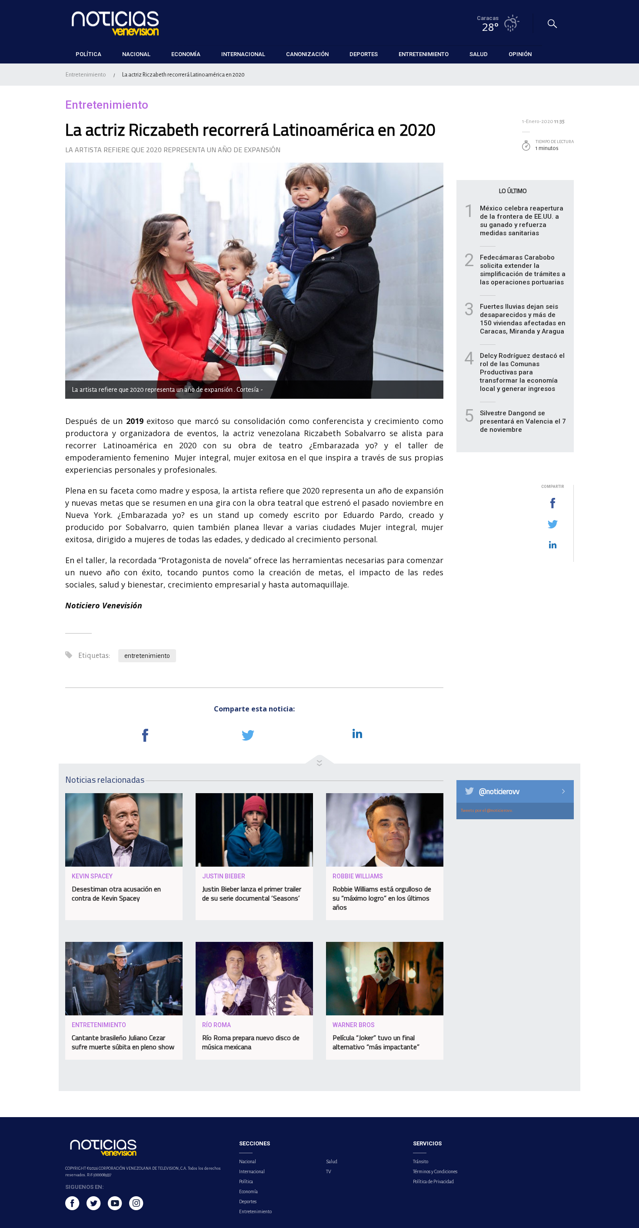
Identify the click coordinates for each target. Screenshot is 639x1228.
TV (328, 1171)
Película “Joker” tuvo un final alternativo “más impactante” (376, 1042)
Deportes (247, 1201)
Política (246, 1181)
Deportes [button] (363, 54)
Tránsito (420, 1161)
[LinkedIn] (552, 545)
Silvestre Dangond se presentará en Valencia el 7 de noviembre (523, 421)
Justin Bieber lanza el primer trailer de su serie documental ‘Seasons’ (251, 893)
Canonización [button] (307, 54)
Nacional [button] (136, 54)
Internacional (252, 1171)
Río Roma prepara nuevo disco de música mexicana (251, 1042)
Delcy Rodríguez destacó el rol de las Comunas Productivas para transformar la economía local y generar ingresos (522, 372)
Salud (331, 1161)
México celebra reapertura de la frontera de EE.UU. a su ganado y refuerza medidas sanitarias (521, 220)
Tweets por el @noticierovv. (487, 810)
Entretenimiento (85, 74)
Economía (248, 1191)
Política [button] (88, 54)
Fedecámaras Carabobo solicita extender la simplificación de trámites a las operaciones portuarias (523, 270)
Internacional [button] (243, 54)
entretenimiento (147, 655)
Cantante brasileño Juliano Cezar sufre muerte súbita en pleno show (123, 1042)
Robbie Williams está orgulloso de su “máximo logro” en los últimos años (382, 898)
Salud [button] (478, 54)
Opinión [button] (520, 54)
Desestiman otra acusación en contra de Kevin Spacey (116, 893)
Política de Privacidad (433, 1181)
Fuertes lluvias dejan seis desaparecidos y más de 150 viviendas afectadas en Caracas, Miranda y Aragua (523, 319)
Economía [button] (185, 54)
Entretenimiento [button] (424, 54)
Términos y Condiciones (435, 1171)
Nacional (247, 1161)
